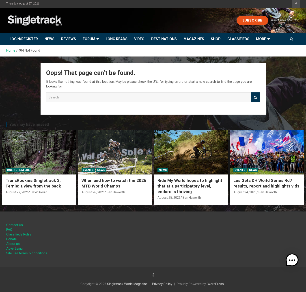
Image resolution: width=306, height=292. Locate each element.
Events (88, 170)
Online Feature (18, 170)
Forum (89, 39)
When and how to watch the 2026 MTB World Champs (114, 183)
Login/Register (24, 39)
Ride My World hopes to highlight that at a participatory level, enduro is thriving (189, 186)
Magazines (193, 39)
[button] (292, 260)
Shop (216, 39)
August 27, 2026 (17, 192)
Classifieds (238, 39)
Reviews (68, 39)
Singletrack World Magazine (127, 284)
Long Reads (116, 39)
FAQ (9, 230)
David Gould (39, 192)
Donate (11, 239)
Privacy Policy (162, 284)
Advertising (14, 248)
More (261, 39)
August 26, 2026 (93, 192)
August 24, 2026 (244, 192)
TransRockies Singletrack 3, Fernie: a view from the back (33, 183)
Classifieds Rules (18, 234)
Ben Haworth (116, 192)
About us (13, 244)
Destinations (164, 39)
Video (139, 39)
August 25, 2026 (169, 197)
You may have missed (29, 124)
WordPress (215, 284)
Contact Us (14, 225)
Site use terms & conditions (26, 253)
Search (255, 97)
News (49, 39)
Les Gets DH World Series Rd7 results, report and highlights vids (266, 183)
